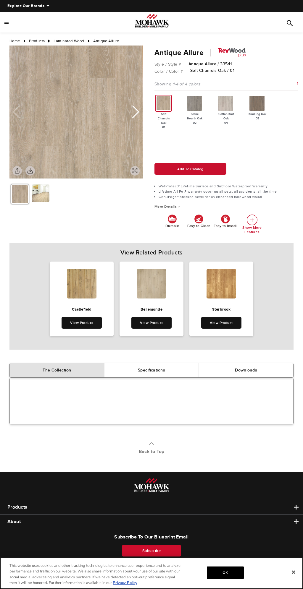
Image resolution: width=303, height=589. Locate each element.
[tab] (57, 370)
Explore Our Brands (25, 6)
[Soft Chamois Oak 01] (164, 103)
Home (14, 41)
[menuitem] (26, 6)
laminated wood (69, 41)
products (37, 41)
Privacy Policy (125, 582)
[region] (151, 573)
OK (225, 572)
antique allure (106, 41)
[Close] (293, 572)
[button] (136, 112)
